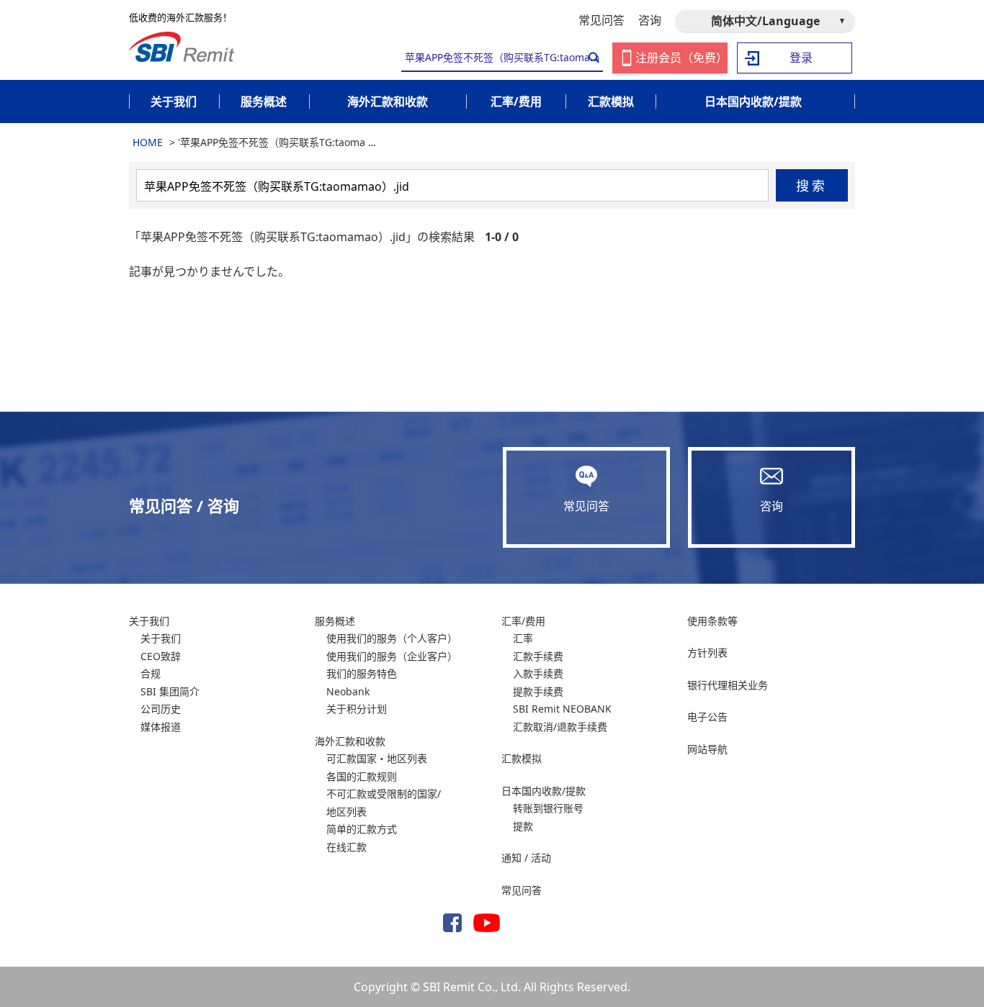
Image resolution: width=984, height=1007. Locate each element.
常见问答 (601, 20)
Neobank (348, 691)
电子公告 (707, 716)
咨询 (649, 20)
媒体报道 (160, 726)
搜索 (812, 185)
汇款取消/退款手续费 (560, 726)
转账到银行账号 (548, 808)
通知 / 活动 (526, 857)
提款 (523, 826)
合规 (150, 673)
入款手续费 (538, 673)
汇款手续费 (538, 656)
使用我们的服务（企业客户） (391, 656)
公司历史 (160, 708)
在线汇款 (346, 847)
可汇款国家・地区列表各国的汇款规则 (376, 767)
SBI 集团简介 (170, 691)
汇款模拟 (521, 758)
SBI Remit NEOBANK (562, 708)
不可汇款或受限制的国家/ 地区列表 (383, 802)
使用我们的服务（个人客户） (391, 638)
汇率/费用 (523, 621)
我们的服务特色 (361, 673)
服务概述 (335, 621)
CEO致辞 (160, 656)
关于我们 (149, 621)
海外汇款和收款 (350, 741)
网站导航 (707, 749)
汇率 (523, 638)
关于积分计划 (356, 708)
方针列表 (707, 652)
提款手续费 (538, 691)
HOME (148, 142)
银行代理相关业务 (727, 685)
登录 (801, 58)
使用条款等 (712, 621)
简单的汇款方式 (361, 829)
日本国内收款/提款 (543, 791)
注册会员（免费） (681, 58)
